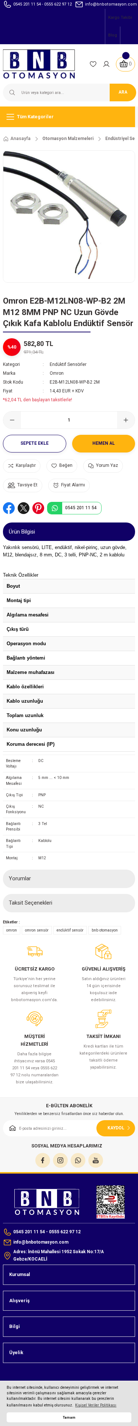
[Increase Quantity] (126, 420)
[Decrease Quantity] (12, 420)
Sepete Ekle (35, 443)
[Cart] (125, 64)
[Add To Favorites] (61, 466)
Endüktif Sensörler (68, 364)
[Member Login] (106, 64)
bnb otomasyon (105, 930)
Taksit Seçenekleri (30, 902)
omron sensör (37, 930)
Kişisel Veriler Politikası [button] (95, 1405)
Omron (57, 373)
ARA (122, 92)
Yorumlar (20, 878)
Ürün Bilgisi (22, 531)
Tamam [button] (69, 1417)
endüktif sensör (70, 930)
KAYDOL (115, 1127)
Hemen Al (103, 443)
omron (11, 930)
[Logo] (43, 63)
